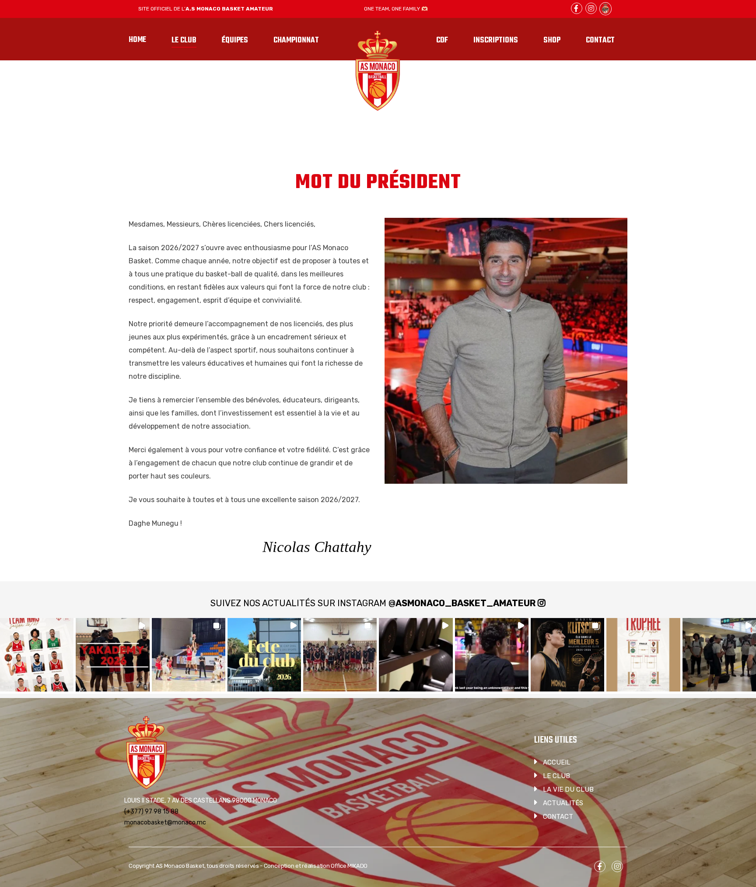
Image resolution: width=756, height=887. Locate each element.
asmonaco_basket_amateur (466, 603)
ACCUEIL (556, 762)
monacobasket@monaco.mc (165, 822)
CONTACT (558, 817)
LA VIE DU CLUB (568, 789)
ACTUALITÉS (563, 803)
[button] (37, 654)
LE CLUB (556, 776)
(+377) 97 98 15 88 (151, 811)
